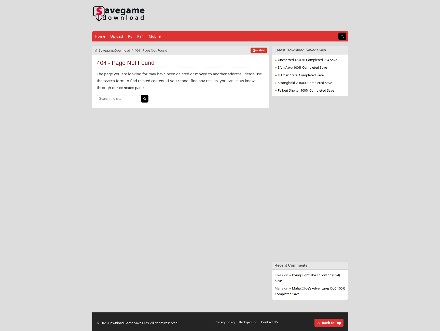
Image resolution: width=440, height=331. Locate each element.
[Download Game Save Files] (119, 14)
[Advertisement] (310, 179)
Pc (130, 36)
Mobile (155, 36)
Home (100, 36)
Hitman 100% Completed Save (301, 75)
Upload (116, 36)
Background (248, 322)
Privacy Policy (225, 322)
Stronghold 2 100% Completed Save (305, 82)
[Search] (144, 99)
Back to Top (331, 323)
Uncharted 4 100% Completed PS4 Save (307, 59)
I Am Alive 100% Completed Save (302, 67)
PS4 (140, 36)
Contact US (269, 322)
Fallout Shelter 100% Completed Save (306, 90)
